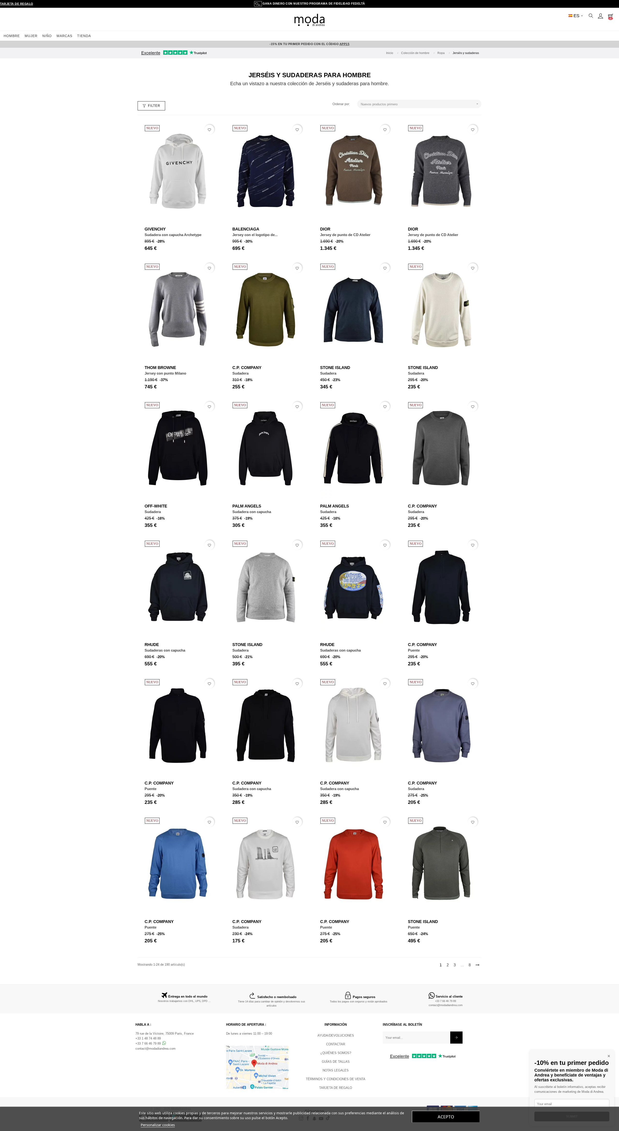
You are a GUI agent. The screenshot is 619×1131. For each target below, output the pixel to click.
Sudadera (240, 373)
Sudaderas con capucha (165, 650)
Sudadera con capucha (251, 512)
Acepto (446, 1117)
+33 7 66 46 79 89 (445, 1001)
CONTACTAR (335, 1044)
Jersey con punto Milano (165, 373)
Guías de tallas (336, 1061)
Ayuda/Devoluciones (335, 1035)
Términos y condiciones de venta (335, 1079)
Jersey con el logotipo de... (255, 235)
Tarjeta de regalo (16, 4)
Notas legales (336, 1070)
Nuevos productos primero (420, 104)
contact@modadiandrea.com (446, 1005)
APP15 (344, 44)
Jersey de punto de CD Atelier (345, 235)
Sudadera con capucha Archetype (173, 235)
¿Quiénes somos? (335, 1053)
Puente (414, 650)
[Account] (600, 15)
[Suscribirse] (456, 1037)
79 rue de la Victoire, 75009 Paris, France (164, 1033)
